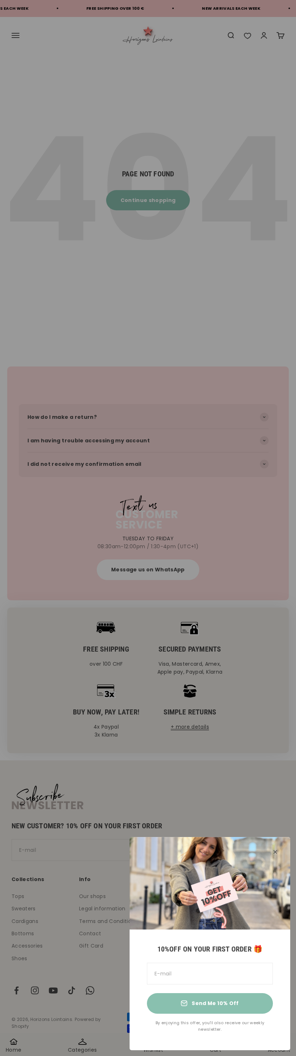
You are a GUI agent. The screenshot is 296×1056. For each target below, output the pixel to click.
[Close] (275, 852)
